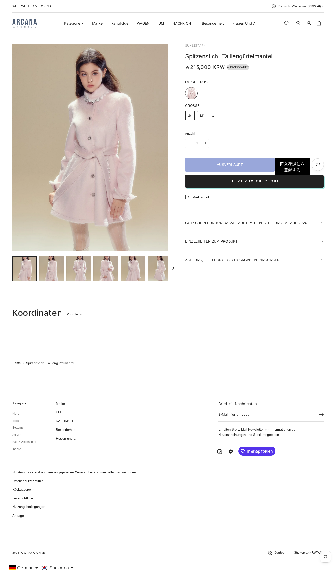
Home (16, 363)
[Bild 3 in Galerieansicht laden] (78, 268)
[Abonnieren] (321, 413)
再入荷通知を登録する (292, 167)
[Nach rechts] (173, 268)
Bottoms (18, 427)
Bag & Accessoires (25, 442)
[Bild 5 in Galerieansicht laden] (133, 268)
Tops (15, 421)
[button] (298, 23)
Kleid (15, 413)
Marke (60, 404)
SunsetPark (195, 45)
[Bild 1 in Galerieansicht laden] (24, 268)
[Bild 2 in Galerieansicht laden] (51, 268)
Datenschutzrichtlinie (27, 481)
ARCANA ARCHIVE (33, 552)
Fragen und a (65, 438)
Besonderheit (65, 430)
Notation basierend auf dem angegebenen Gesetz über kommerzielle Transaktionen (74, 472)
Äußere (17, 435)
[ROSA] (191, 93)
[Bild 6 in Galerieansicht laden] (160, 268)
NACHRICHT (65, 421)
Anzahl (190, 133)
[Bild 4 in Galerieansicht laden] (105, 268)
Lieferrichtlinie (22, 498)
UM (58, 412)
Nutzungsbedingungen (28, 507)
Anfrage (18, 516)
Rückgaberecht (23, 489)
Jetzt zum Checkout (254, 181)
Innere (16, 449)
